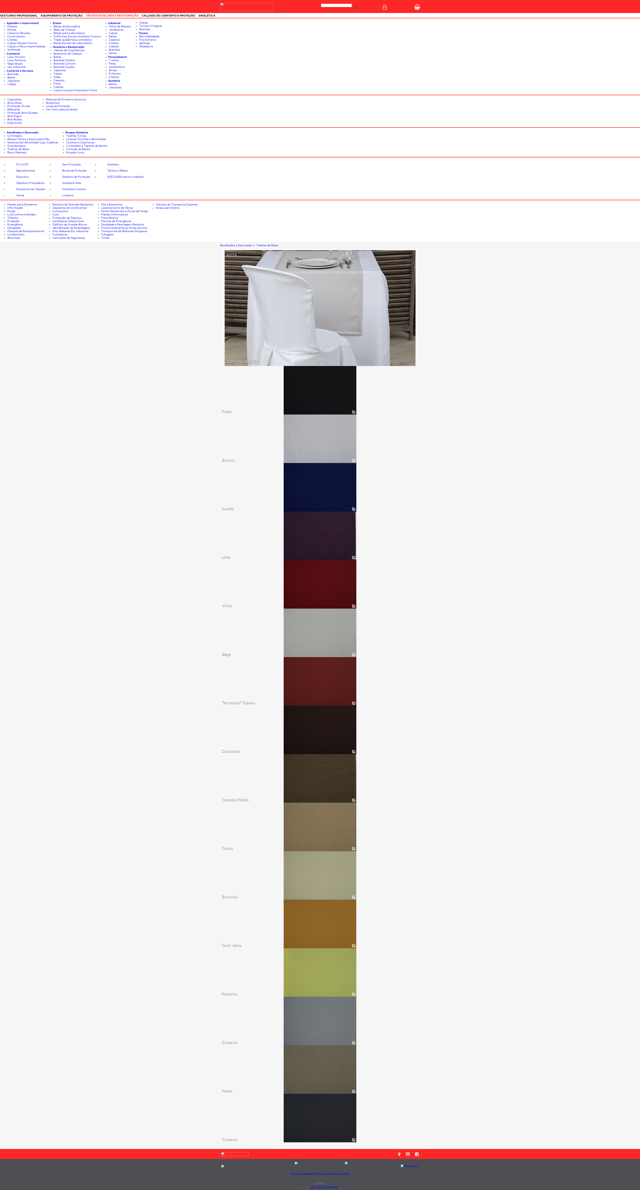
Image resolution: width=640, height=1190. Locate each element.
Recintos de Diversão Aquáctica (72, 204)
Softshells (14, 50)
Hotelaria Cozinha (74, 189)
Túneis (105, 238)
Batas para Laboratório (69, 33)
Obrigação (14, 228)
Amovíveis (13, 238)
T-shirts (113, 60)
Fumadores (60, 234)
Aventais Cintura (64, 63)
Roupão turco (75, 152)
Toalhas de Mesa (18, 149)
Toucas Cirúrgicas (150, 26)
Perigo (11, 211)
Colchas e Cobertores (80, 142)
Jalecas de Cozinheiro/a (68, 50)
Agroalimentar (25, 170)
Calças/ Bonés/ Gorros (22, 43)
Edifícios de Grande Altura (69, 224)
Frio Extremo (147, 40)
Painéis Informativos (114, 214)
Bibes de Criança (64, 30)
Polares (12, 26)
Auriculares (14, 103)
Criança (113, 77)
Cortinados (14, 136)
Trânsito (12, 218)
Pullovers (114, 73)
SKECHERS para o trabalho (125, 177)
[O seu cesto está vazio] (417, 7)
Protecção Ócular (18, 106)
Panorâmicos (109, 218)
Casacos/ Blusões (18, 33)
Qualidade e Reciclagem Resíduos (122, 224)
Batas (11, 77)
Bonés (112, 70)
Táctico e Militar (117, 170)
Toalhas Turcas (76, 136)
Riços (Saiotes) (16, 152)
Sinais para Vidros (167, 208)
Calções (113, 46)
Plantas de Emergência (115, 221)
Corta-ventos (16, 36)
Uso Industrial (16, 67)
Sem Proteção (71, 164)
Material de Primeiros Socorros (65, 99)
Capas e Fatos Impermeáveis (26, 46)
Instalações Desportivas (68, 221)
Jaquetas (13, 81)
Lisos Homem (16, 57)
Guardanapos (16, 146)
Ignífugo (144, 43)
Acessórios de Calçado (30, 189)
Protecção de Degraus (67, 218)
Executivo (22, 177)
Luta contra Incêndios (21, 214)
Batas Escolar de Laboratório (72, 43)
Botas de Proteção (74, 170)
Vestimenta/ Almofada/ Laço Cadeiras (32, 142)
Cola (55, 214)
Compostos (60, 211)
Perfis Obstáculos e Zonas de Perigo (124, 211)
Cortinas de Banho (78, 149)
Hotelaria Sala (71, 183)
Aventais (12, 74)
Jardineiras (115, 30)
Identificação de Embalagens (71, 228)
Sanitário (112, 164)
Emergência (15, 224)
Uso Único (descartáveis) (61, 109)
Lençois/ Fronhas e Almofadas (86, 139)
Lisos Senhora (16, 60)
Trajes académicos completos (72, 40)
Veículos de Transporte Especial (176, 204)
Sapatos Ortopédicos (30, 183)
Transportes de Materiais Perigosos (123, 231)
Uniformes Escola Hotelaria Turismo (77, 36)
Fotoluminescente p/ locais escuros (123, 228)
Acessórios (52, 103)
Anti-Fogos (14, 116)
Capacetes (14, 99)
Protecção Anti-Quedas (22, 113)
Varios (112, 53)
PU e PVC (22, 164)
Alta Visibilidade (149, 36)
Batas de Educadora (66, 26)
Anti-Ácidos (14, 119)
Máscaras (13, 109)
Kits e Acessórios (111, 204)
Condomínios (15, 234)
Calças (11, 84)
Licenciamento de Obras (116, 208)
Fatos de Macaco (119, 26)
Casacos (58, 80)
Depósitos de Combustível (69, 208)
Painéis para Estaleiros (22, 204)
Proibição (13, 221)
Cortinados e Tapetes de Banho (87, 146)
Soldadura (145, 46)
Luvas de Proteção (57, 106)
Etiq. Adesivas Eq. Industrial (70, 231)
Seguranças (15, 63)
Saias (56, 77)
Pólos (57, 83)
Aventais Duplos (64, 67)
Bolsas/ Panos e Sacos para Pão (28, 139)
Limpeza (67, 195)
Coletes (12, 40)
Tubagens (107, 234)
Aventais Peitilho (64, 60)
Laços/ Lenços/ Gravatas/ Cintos (75, 90)
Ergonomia (14, 123)
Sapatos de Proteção (76, 177)
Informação (15, 208)
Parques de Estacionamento (25, 231)
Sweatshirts (116, 67)
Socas (20, 195)
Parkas (11, 30)
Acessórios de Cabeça (67, 53)
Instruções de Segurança (68, 238)
